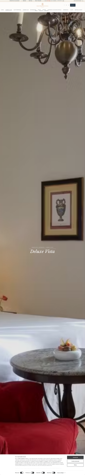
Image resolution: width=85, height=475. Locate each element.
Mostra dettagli (60, 472)
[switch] (32, 473)
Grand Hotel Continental (38, 247)
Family (36, 10)
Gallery (41, 10)
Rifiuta (75, 464)
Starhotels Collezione (14, 0)
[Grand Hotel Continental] (42, 5)
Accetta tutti (75, 457)
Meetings (30, 0)
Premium (24, 0)
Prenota (73, 5)
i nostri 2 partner (21, 458)
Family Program (38, 0)
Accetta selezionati (75, 461)
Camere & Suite (49, 247)
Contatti (46, 10)
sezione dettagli (55, 468)
